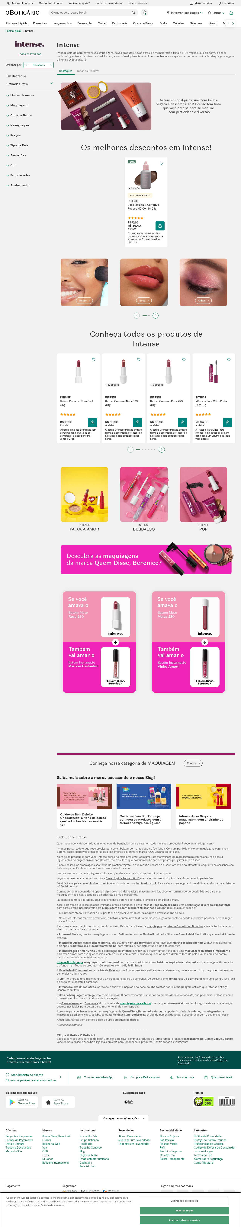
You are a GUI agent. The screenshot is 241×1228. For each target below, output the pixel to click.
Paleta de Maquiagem (70, 995)
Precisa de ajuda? (79, 3)
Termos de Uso (203, 1155)
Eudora (46, 1140)
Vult (44, 1147)
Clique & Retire (223, 1038)
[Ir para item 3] (145, 449)
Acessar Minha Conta (216, 13)
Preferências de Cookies (208, 1144)
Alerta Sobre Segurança (208, 1159)
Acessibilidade (21, 3)
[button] (161, 163)
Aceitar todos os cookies (184, 1220)
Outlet (102, 23)
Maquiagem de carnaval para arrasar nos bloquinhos (135, 908)
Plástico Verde (168, 1144)
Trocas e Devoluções (18, 1147)
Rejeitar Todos (184, 1210)
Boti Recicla (167, 1140)
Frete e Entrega (15, 1144)
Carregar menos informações (121, 1118)
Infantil (212, 23)
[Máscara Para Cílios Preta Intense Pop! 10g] (214, 371)
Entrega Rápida (16, 23)
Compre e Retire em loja (145, 1077)
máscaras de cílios (69, 1014)
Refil (162, 1147)
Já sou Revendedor (130, 1136)
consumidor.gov (203, 1151)
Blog (82, 1151)
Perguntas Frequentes (19, 1136)
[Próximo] (156, 316)
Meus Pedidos (203, 3)
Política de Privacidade (208, 1136)
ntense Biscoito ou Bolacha (185, 926)
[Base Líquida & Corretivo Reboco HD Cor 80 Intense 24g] (146, 175)
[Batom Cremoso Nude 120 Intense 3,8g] (123, 371)
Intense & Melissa (70, 934)
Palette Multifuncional (74, 970)
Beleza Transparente (172, 1159)
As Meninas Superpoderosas (127, 1014)
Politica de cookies (52, 1205)
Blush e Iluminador (155, 934)
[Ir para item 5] (151, 449)
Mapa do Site (14, 1151)
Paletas (114, 970)
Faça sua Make (89, 1155)
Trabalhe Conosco (91, 1147)
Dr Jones (47, 1159)
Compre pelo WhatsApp (99, 1077)
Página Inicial (14, 31)
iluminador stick (146, 883)
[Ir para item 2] (149, 315)
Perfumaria (119, 23)
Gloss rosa (91, 1003)
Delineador (126, 934)
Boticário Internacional (55, 1162)
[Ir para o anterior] (228, 23)
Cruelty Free (167, 1155)
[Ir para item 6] (154, 449)
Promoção (84, 23)
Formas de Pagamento (19, 1140)
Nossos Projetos (169, 1136)
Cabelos (179, 23)
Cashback (86, 1162)
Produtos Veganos (171, 1151)
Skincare (196, 23)
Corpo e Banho (143, 23)
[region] (120, 1210)
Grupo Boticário (49, 3)
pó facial (63, 886)
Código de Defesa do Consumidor (214, 1147)
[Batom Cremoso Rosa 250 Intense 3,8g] (169, 371)
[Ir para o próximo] (233, 23)
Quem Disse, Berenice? (136, 1011)
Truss (45, 1155)
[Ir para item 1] (145, 315)
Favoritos (228, 3)
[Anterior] (137, 316)
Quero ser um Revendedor (134, 1140)
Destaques (65, 71)
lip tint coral (194, 978)
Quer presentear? (221, 1077)
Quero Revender (139, 3)
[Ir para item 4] (148, 449)
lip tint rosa (176, 978)
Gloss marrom (70, 1003)
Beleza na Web (51, 1144)
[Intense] (30, 44)
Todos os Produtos (88, 71)
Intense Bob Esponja (70, 962)
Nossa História (88, 1136)
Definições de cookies (184, 1200)
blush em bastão (99, 883)
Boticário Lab (87, 1166)
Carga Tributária (204, 1162)
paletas (195, 1011)
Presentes (40, 23)
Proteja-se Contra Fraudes (210, 1140)
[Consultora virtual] (144, 12)
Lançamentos (62, 23)
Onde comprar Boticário (94, 1159)
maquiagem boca (213, 1011)
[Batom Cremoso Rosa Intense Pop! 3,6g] (78, 371)
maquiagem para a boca (135, 1003)
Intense (127, 951)
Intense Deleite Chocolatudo (77, 987)
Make (163, 23)
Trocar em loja (185, 1077)
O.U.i (45, 1151)
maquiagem (154, 926)
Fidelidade (86, 1144)
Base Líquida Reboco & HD (123, 878)
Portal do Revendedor (109, 3)
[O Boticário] (22, 12)
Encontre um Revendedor (133, 1144)
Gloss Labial (186, 934)
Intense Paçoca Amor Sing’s (77, 951)
